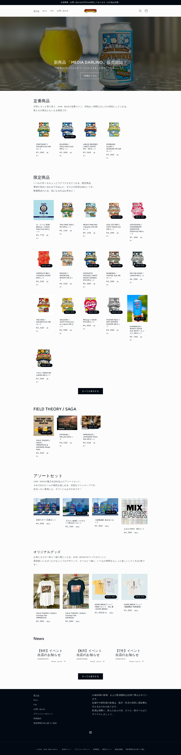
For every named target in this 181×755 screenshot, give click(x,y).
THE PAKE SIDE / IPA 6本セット (67, 226)
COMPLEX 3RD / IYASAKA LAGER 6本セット (43, 275)
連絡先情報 (119, 749)
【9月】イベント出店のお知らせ (50, 653)
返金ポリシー (66, 749)
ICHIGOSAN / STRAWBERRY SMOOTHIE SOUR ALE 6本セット (137, 229)
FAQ (35, 705)
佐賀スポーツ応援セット (46, 520)
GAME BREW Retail (51, 749)
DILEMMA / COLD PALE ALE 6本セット (67, 146)
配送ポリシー (107, 749)
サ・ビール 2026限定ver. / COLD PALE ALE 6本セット (43, 228)
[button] (140, 11)
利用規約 (37, 719)
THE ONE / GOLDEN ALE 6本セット (43, 322)
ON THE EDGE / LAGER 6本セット (137, 274)
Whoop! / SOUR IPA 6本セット (90, 321)
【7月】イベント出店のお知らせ (128, 653)
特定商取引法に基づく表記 (45, 723)
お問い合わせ (39, 709)
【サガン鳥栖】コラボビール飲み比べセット (75, 522)
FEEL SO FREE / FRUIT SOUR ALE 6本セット (113, 227)
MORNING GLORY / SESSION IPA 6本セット (113, 147)
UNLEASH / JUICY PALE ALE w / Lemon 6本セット (67, 323)
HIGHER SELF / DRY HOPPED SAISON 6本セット (113, 323)
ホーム (36, 695)
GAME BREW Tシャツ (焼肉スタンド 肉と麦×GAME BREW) (104, 606)
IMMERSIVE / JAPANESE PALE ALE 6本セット (90, 437)
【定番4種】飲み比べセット (104, 521)
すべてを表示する (90, 391)
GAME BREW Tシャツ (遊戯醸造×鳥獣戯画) (133, 605)
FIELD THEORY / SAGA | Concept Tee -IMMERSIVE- (46, 615)
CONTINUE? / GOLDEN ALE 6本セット (43, 146)
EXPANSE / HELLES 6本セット (66, 437)
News (36, 700)
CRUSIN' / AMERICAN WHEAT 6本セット (66, 276)
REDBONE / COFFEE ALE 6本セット (113, 275)
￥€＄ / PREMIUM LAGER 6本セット (43, 374)
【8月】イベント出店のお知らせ (89, 653)
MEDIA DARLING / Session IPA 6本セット (90, 227)
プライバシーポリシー (43, 714)
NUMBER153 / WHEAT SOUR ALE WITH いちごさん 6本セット (137, 330)
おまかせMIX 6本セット (134, 529)
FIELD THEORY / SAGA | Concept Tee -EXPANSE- (75, 615)
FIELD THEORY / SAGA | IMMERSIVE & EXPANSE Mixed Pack (43, 444)
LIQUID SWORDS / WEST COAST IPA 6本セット (90, 146)
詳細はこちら (90, 76)
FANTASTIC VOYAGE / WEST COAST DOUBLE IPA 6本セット (90, 276)
